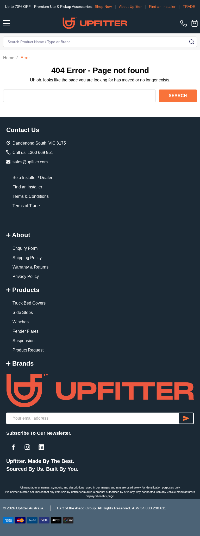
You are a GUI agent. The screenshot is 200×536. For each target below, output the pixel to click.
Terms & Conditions (30, 196)
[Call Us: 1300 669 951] (184, 23)
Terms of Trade (26, 206)
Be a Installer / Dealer (32, 177)
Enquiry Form (25, 248)
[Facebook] (13, 447)
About (21, 235)
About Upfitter (121, 6)
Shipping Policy (27, 257)
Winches (20, 322)
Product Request (27, 350)
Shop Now (94, 6)
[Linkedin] (41, 447)
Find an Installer (153, 6)
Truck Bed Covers (29, 303)
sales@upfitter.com (30, 162)
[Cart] (194, 23)
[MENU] (6, 23)
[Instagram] (27, 447)
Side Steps (22, 312)
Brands (23, 363)
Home (8, 58)
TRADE (180, 6)
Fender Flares (25, 331)
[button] (100, 390)
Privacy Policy (25, 276)
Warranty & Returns (30, 267)
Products (25, 289)
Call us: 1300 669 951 (32, 152)
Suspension (23, 340)
